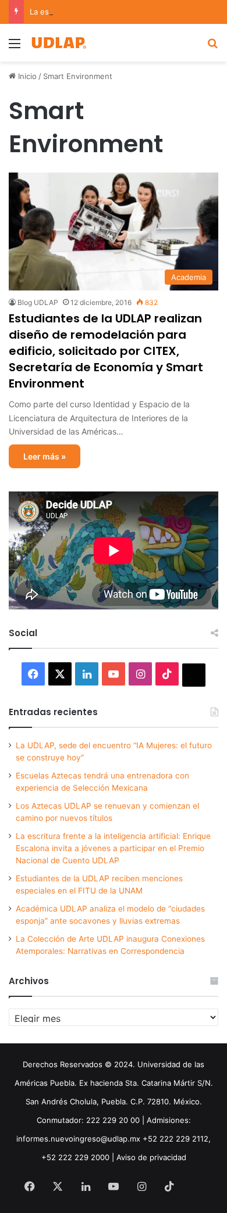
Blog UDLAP (37, 302)
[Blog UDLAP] (58, 42)
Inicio (26, 76)
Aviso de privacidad (151, 1157)
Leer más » (44, 456)
